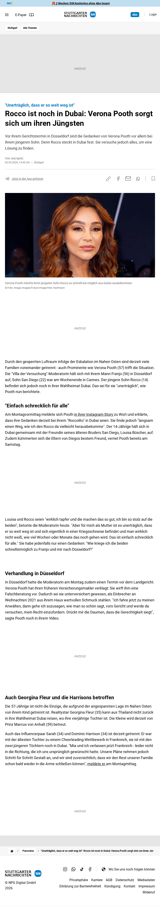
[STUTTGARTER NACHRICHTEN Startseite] (80, 14)
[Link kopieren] (108, 179)
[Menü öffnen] (7, 15)
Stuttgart (12, 27)
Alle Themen (30, 27)
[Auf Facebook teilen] (118, 178)
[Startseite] (11, 851)
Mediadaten (146, 880)
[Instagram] (65, 869)
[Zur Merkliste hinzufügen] (152, 179)
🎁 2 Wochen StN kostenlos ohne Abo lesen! (81, 3)
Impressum (147, 886)
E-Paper (20, 15)
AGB (109, 880)
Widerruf (148, 892)
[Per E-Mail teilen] (128, 178)
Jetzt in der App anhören (27, 178)
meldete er (96, 764)
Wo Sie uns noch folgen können (132, 869)
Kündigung (112, 886)
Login (153, 14)
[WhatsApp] (73, 869)
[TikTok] (82, 869)
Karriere (96, 880)
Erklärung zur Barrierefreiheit (80, 886)
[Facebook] (90, 869)
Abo (135, 14)
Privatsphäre (78, 880)
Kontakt (129, 886)
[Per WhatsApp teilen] (138, 179)
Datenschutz (125, 880)
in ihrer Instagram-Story (94, 414)
